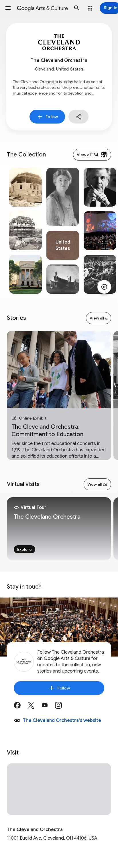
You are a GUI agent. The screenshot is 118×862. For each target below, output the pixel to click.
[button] (8, 8)
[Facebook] (20, 707)
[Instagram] (62, 707)
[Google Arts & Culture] (42, 8)
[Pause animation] (104, 287)
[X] (34, 707)
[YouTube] (48, 707)
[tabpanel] (25, 231)
